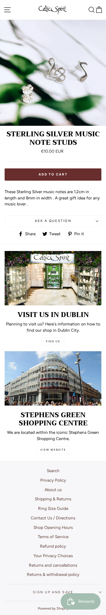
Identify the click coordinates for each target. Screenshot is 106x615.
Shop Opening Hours (53, 527)
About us (53, 489)
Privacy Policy (53, 480)
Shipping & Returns (53, 498)
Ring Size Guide (53, 508)
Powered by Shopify (53, 608)
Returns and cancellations (53, 565)
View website (53, 449)
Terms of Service (53, 536)
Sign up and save (53, 592)
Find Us (53, 341)
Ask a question (53, 221)
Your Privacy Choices (53, 555)
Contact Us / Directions (53, 517)
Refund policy (53, 546)
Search (53, 470)
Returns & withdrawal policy (53, 574)
